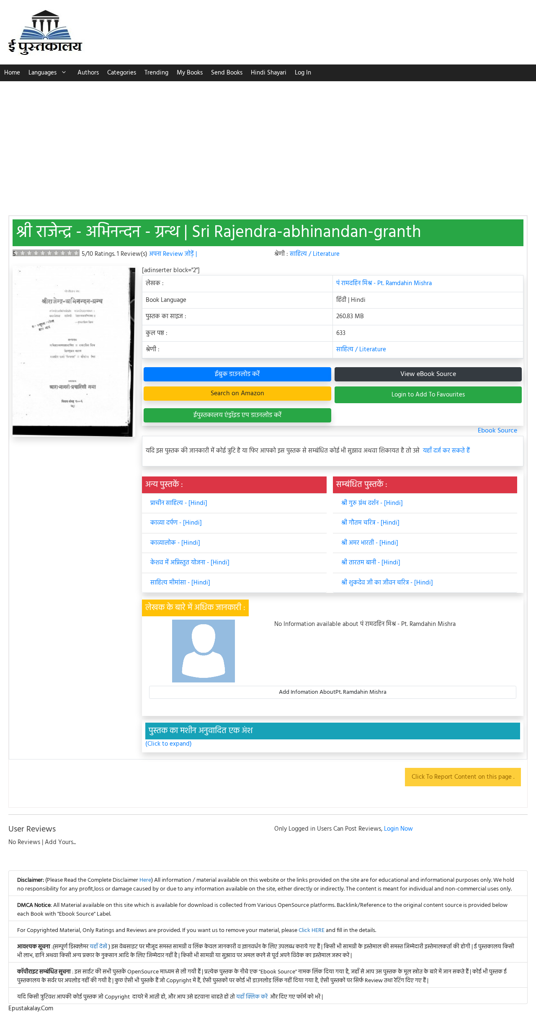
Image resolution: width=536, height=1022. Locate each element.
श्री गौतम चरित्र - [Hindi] (370, 523)
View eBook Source (428, 374)
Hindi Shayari (268, 73)
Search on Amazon (237, 393)
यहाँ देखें (99, 947)
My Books (190, 73)
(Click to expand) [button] (168, 744)
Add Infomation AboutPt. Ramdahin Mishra (333, 692)
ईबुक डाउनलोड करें (237, 374)
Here (145, 880)
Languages (42, 73)
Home (12, 73)
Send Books (226, 73)
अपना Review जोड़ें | (173, 254)
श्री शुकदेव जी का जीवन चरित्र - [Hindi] (387, 583)
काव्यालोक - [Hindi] (175, 543)
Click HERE (312, 930)
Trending (156, 73)
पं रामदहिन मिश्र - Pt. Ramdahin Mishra (384, 283)
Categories (121, 73)
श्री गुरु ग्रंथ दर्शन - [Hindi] (372, 503)
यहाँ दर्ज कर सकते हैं (446, 451)
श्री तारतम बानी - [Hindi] (370, 563)
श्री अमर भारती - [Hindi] (369, 543)
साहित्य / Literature (315, 254)
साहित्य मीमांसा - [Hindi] (180, 583)
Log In (303, 73)
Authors (88, 73)
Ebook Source (497, 430)
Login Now (398, 829)
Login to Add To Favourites (428, 395)
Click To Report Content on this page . (463, 777)
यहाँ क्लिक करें (252, 997)
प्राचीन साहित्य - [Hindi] (178, 503)
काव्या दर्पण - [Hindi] (176, 523)
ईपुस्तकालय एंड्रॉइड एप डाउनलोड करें (237, 415)
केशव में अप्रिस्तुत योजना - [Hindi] (189, 563)
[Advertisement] (268, 144)
